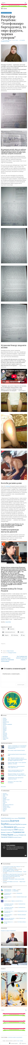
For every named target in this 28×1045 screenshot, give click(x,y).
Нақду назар (5, 738)
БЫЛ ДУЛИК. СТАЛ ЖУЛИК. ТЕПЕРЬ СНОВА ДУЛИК (13, 879)
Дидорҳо (5, 720)
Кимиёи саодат (6, 799)
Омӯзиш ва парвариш (7, 724)
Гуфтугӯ (4, 739)
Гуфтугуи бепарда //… (8, 914)
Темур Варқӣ (16, 835)
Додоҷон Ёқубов (14, 824)
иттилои (8, 486)
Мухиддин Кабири (21, 827)
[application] (14, 849)
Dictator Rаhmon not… (8, 921)
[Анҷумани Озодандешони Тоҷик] (14, 5)
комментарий (20, 684)
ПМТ (16, 829)
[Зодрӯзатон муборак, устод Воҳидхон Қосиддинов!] (14, 964)
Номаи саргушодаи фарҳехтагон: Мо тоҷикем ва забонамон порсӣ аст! (16, 771)
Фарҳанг (5, 729)
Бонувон (4, 723)
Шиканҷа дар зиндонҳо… (9, 918)
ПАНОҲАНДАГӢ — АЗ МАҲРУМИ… (11, 890)
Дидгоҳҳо (5, 734)
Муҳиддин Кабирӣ (6, 829)
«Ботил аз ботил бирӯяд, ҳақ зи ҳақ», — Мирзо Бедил (14, 881)
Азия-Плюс (8, 622)
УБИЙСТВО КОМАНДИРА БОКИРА (10, 869)
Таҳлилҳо (5, 735)
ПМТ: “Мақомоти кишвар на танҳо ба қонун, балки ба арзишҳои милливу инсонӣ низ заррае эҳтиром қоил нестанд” (17, 759)
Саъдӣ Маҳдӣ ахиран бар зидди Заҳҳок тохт (12, 874)
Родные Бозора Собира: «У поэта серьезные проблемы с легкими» (17, 763)
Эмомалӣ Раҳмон (17, 837)
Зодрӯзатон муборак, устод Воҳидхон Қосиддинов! (12, 947)
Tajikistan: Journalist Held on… (17, 901)
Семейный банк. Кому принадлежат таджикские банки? (15, 778)
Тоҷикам (5, 808)
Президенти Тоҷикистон (8, 804)
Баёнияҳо (5, 719)
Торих (4, 731)
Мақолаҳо (5, 736)
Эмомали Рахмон (7, 837)
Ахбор (4, 795)
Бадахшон (5, 821)
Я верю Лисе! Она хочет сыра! (7, 971)
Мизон (4, 801)
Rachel (5, 901)
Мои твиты (3, 786)
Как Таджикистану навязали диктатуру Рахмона (21, 658)
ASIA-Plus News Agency (5, 566)
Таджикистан (18, 832)
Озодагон (5, 802)
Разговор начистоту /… (9, 911)
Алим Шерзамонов (6, 818)
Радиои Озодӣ (6, 805)
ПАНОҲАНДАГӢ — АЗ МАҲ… (10, 889)
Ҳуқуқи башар (6, 721)
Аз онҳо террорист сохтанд (8, 870)
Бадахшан (21, 818)
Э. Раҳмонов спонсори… (9, 903)
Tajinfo (4, 810)
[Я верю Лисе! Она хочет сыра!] (14, 1006)
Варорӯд (4, 798)
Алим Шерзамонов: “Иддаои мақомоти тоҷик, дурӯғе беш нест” (16, 767)
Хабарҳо (4, 718)
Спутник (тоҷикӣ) (6, 807)
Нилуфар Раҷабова (12, 652)
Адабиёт (4, 730)
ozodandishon (7, 40)
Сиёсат (4, 725)
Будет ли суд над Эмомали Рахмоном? (11, 875)
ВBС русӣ (5, 797)
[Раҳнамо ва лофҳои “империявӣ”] (14, 945)
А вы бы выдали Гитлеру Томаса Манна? (11, 866)
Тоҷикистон (22, 835)
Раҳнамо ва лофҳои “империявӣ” (8, 930)
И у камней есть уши (7, 867)
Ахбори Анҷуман (6, 12)
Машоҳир (5, 733)
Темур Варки (7, 834)
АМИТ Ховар (5, 794)
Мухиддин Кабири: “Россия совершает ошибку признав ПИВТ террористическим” (17, 774)
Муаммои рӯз (10, 827)
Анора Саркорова (14, 818)
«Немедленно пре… (8, 896)
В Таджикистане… (8, 893)
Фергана (4, 809)
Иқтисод (4, 726)
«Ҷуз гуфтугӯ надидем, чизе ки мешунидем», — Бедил (14, 871)
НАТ (13, 829)
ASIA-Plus (5, 793)
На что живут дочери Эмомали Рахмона (16, 750)
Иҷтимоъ (5, 728)
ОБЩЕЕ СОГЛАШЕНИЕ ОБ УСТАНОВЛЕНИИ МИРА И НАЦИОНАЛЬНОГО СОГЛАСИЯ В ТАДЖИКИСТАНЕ (17, 747)
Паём (4, 803)
